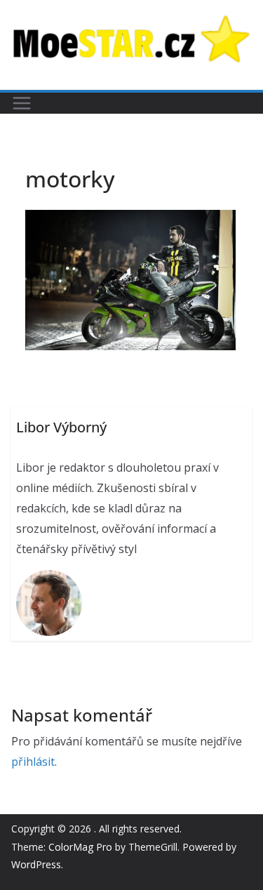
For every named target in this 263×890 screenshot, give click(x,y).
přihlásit (33, 761)
